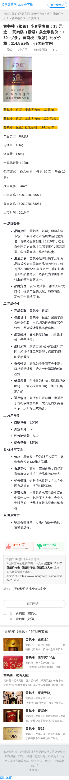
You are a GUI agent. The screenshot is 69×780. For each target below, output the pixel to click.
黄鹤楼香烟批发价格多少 (30, 588)
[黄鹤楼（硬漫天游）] (13, 697)
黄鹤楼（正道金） (37, 639)
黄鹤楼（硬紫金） (37, 710)
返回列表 (33, 603)
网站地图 (6, 777)
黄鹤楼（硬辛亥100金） (41, 657)
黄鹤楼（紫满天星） (17, 675)
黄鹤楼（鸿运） (26, 619)
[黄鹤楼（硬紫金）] (13, 715)
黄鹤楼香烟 (18, 18)
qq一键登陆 (57, 4)
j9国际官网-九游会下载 (17, 4)
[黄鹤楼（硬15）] (13, 733)
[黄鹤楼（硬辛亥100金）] (13, 662)
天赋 (9, 49)
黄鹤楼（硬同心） (28, 613)
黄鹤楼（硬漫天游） (39, 692)
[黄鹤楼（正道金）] (13, 644)
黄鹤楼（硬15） (36, 728)
